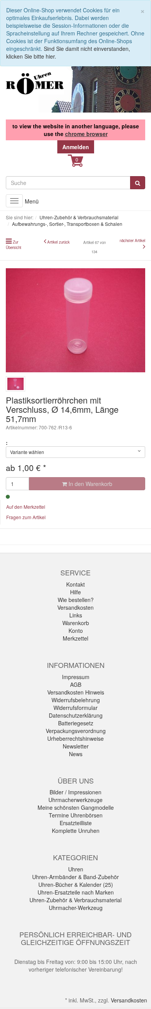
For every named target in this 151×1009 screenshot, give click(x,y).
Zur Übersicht (13, 244)
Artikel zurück (58, 242)
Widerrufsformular (75, 707)
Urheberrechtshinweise (75, 738)
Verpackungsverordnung (76, 731)
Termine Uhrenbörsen (76, 815)
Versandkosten (75, 607)
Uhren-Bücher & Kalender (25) (75, 884)
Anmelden (75, 147)
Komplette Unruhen (76, 830)
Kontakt (75, 584)
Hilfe (75, 592)
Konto (76, 630)
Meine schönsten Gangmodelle (76, 807)
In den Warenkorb (89, 484)
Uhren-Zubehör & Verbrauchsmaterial (75, 900)
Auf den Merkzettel (25, 506)
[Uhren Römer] (35, 83)
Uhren (75, 869)
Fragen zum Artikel (26, 517)
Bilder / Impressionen (75, 792)
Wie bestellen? (76, 600)
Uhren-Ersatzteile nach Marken (76, 892)
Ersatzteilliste (76, 823)
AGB (75, 684)
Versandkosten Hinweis (75, 692)
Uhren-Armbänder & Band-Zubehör (75, 877)
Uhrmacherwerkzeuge (75, 800)
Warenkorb (75, 623)
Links (75, 615)
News (75, 754)
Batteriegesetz (75, 723)
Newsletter (76, 746)
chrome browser (86, 134)
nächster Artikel (132, 240)
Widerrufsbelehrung (75, 700)
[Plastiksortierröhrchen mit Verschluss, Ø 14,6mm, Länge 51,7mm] (75, 320)
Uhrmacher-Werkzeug (76, 907)
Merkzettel (75, 638)
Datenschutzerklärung (76, 715)
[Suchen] (137, 182)
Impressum (75, 677)
